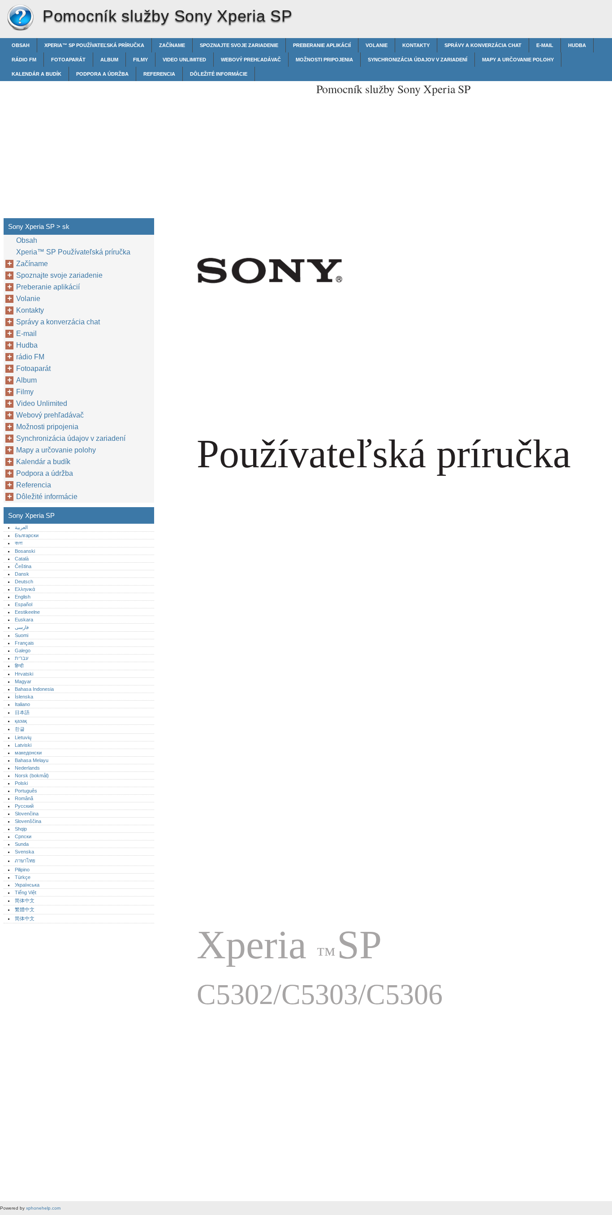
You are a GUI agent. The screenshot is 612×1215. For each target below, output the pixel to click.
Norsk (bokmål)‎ (32, 775)
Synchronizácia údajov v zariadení (417, 59)
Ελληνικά (25, 589)
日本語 (22, 712)
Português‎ (26, 790)
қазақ (21, 721)
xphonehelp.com (43, 1208)
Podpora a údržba (102, 74)
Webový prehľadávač (251, 59)
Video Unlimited (184, 59)
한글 (20, 729)
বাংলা (18, 543)
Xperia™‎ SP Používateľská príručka (94, 45)
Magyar (23, 681)
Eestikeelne (27, 612)
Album (109, 59)
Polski (21, 783)
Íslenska (24, 696)
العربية (21, 527)
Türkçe (22, 877)
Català (22, 558)
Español (23, 604)
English (22, 596)
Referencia (159, 74)
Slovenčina (27, 813)
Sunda (22, 844)
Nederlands (27, 768)
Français (24, 643)
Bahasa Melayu (31, 760)
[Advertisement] (234, 144)
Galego (22, 650)
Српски (23, 836)
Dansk (22, 574)
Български (27, 535)
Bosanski (25, 551)
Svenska (24, 851)
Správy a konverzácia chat (482, 45)
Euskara (24, 619)
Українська (27, 885)
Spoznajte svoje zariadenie (239, 45)
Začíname (172, 45)
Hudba (577, 45)
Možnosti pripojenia (324, 59)
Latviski (23, 745)
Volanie (377, 45)
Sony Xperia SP (20, 17)
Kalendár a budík (36, 74)
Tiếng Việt (25, 892)
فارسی (22, 627)
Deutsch (24, 581)
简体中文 (24, 900)
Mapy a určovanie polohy (518, 59)
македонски (28, 752)
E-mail (544, 45)
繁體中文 (24, 909)
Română (24, 798)
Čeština (23, 566)
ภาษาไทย (25, 860)
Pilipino (22, 869)
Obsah (21, 45)
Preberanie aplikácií (322, 45)
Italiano (22, 704)
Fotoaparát (68, 59)
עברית (21, 658)
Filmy (140, 59)
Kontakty (416, 45)
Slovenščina (28, 821)
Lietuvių (23, 737)
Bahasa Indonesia (34, 689)
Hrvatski (24, 673)
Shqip (21, 829)
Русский (24, 806)
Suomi (21, 635)
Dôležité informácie (218, 74)
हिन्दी (19, 665)
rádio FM (24, 59)
